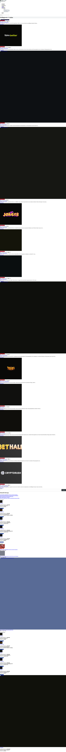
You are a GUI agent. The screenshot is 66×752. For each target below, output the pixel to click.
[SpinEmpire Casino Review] (33, 19)
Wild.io (1, 720)
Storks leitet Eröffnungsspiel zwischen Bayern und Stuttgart (9, 696)
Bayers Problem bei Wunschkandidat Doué (6, 697)
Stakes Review (2, 558)
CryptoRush (2, 729)
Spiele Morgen (6, 11)
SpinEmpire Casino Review (4, 22)
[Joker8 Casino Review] (33, 214)
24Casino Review (2, 634)
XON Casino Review (3, 124)
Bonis (4, 7)
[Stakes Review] (33, 520)
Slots (2, 13)
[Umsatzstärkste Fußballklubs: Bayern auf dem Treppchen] (2, 749)
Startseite (3, 3)
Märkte (3, 6)
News (3, 12)
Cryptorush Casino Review (4, 686)
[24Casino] (1, 703)
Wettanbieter (4, 5)
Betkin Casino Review (3, 303)
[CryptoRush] (1, 728)
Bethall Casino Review (3, 660)
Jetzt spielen (2, 717)
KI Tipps (3, 4)
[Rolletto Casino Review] (33, 418)
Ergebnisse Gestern (7, 10)
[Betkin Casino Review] (33, 265)
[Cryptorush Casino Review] (33, 674)
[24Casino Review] (33, 596)
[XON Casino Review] (33, 87)
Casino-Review (2, 20)
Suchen (1, 689)
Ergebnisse (3, 8)
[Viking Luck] (1, 711)
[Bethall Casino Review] (33, 648)
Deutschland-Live (6, 9)
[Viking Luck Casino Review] (33, 469)
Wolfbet (1, 737)
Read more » (2, 24)
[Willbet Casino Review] (33, 163)
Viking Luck (2, 712)
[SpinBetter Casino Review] (33, 35)
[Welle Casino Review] (33, 342)
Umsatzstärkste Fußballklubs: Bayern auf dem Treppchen (9, 695)
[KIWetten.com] (2, 1)
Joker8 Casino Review (3, 227)
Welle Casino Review (3, 379)
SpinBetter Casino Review (4, 48)
